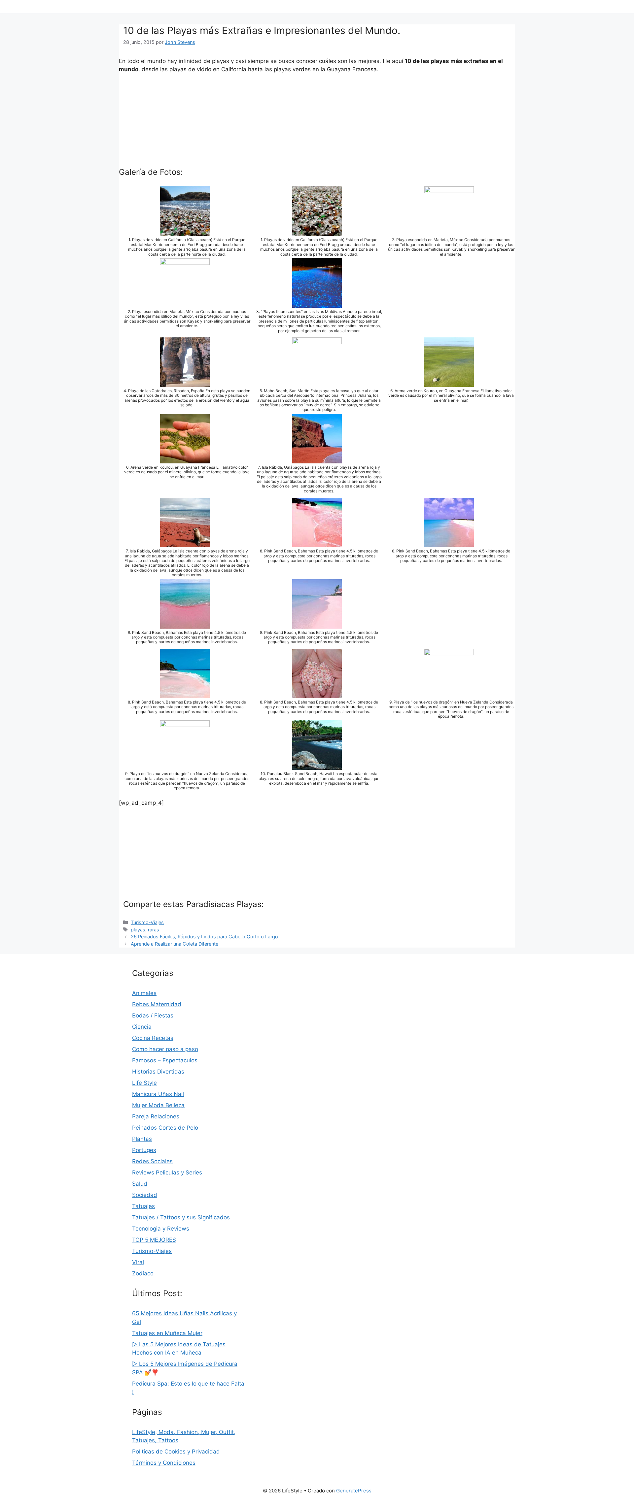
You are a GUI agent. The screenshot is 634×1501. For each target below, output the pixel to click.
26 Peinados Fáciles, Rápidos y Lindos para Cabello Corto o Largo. (205, 936)
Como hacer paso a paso (165, 1049)
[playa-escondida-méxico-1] (449, 231)
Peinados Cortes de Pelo (165, 1127)
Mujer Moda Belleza (158, 1105)
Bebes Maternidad (156, 1004)
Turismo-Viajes (147, 922)
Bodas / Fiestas (152, 1015)
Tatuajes (143, 1206)
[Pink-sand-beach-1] (185, 693)
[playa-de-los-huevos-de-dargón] (449, 693)
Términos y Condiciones (163, 1462)
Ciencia (142, 1026)
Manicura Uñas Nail (158, 1094)
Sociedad (144, 1195)
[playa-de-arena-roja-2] (185, 543)
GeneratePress (353, 1490)
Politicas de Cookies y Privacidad (176, 1451)
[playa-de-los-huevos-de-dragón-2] (185, 765)
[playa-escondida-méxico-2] (185, 303)
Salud (139, 1183)
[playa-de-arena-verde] (449, 382)
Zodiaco (143, 1273)
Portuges (144, 1150)
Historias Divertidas (158, 1071)
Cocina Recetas (152, 1038)
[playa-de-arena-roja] (317, 458)
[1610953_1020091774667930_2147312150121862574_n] (185, 624)
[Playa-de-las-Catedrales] (185, 382)
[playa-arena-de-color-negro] (317, 765)
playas (138, 929)
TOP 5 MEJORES (154, 1239)
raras (153, 929)
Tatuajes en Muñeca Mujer (167, 1333)
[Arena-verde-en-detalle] (185, 458)
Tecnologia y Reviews (160, 1228)
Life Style (144, 1082)
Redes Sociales (152, 1161)
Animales (144, 993)
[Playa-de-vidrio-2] (185, 231)
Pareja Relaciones (155, 1116)
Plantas (142, 1139)
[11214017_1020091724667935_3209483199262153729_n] (449, 543)
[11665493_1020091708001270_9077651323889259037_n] (317, 543)
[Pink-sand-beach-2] (317, 693)
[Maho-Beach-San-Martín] (317, 382)
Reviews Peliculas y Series (167, 1172)
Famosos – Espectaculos (164, 1060)
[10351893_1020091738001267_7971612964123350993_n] (317, 624)
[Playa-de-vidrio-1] (317, 231)
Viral (138, 1262)
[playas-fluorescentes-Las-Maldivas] (317, 303)
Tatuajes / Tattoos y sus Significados (181, 1217)
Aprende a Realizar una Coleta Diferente (174, 944)
